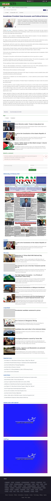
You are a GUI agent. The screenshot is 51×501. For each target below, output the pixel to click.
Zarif (37, 491)
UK (14, 491)
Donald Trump (39, 482)
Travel (23, 497)
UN (18, 491)
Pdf (26, 497)
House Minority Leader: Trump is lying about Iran (29, 124)
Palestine (7, 487)
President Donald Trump (26, 487)
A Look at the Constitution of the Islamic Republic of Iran (15, 390)
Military (41, 495)
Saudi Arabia (23, 489)
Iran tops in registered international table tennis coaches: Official (17, 381)
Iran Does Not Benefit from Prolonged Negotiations (14, 364)
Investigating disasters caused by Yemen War (28, 338)
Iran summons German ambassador (11, 371)
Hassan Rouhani (27, 484)
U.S (11, 491)
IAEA (33, 484)
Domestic (26, 495)
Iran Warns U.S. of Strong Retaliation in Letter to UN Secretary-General (18, 369)
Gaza (11, 484)
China (13, 482)
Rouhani (7, 489)
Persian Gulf (18, 487)
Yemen (33, 491)
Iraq (45, 484)
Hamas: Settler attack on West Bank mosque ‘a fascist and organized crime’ (19, 395)
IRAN (42, 484)
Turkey (7, 491)
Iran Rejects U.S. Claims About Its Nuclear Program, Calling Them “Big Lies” (19, 360)
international (17, 7)
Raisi (44, 487)
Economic (11, 495)
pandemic (12, 487)
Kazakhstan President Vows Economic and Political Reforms (25, 16)
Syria (28, 489)
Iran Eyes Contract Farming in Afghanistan (12, 392)
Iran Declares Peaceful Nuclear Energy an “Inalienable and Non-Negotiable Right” (20, 362)
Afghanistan (7, 482)
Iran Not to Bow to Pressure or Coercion (12, 367)
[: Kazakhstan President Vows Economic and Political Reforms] (47, 10)
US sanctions (27, 491)
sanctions (17, 489)
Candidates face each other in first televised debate (30, 329)
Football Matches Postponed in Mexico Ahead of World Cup (16, 397)
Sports (45, 495)
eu (44, 482)
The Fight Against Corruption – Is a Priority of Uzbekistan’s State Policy (28, 275)
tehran (33, 489)
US (21, 491)
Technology (36, 495)
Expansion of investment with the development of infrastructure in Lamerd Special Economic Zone (30, 297)
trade (37, 489)
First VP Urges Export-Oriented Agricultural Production (15, 388)
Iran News (9, 30)
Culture (31, 495)
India (37, 484)
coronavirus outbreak (26, 482)
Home (10, 7)
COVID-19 (33, 482)
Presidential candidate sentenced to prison (27, 310)
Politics (15, 495)
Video (28, 497)
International (21, 495)
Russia (12, 489)
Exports (7, 484)
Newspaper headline (23, 7)
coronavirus (18, 482)
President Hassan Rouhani (37, 487)
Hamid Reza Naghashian (19, 484)
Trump (41, 489)
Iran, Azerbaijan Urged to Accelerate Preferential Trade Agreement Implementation (20, 377)
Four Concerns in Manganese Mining (26, 320)
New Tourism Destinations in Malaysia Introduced (30, 287)
